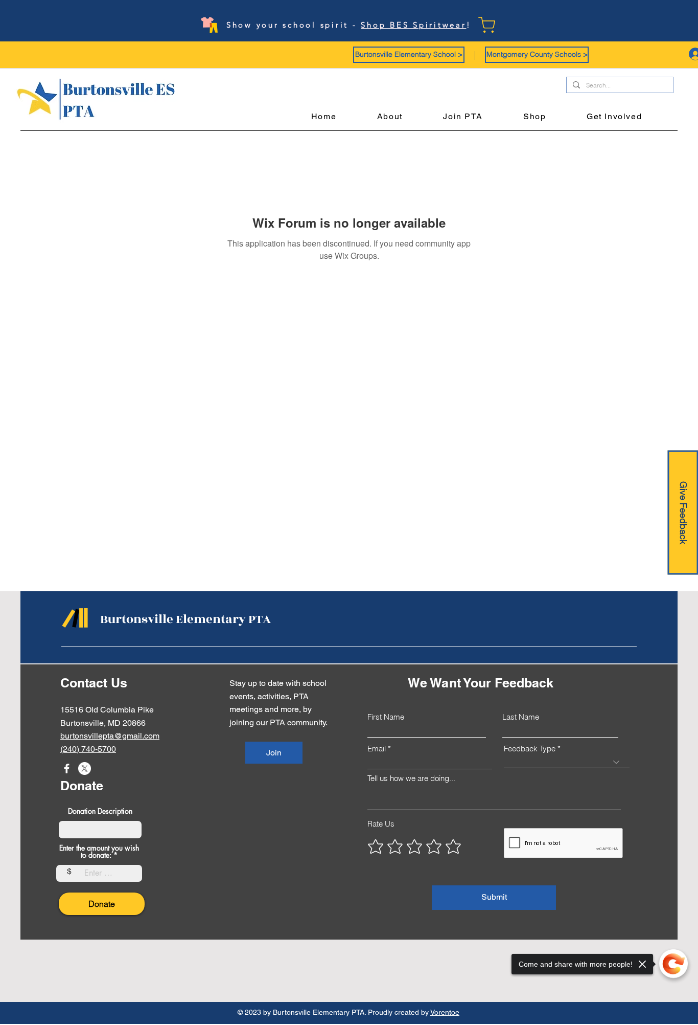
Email (376, 748)
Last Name (520, 717)
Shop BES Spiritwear (413, 25)
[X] (84, 768)
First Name (385, 717)
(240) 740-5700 (88, 749)
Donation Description (100, 811)
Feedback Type (529, 748)
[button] (408, 55)
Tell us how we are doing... (411, 778)
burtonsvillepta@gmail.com (109, 736)
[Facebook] (66, 768)
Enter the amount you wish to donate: (99, 851)
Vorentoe (444, 1012)
